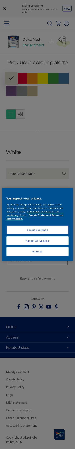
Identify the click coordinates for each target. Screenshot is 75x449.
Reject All (38, 251)
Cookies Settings (37, 229)
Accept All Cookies (37, 240)
